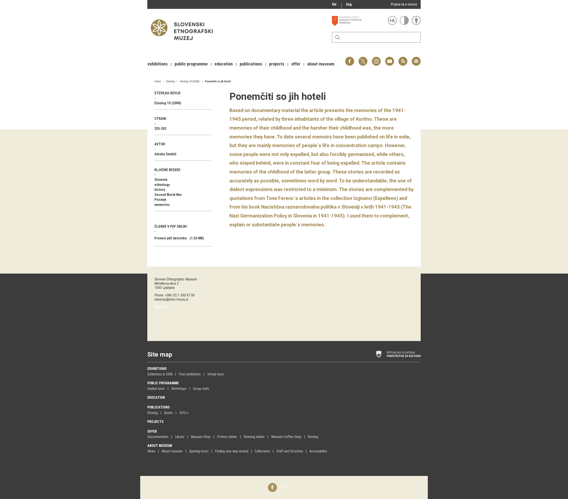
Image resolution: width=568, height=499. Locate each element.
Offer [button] (295, 64)
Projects (155, 422)
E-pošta (416, 59)
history (159, 189)
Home (157, 81)
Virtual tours (215, 374)
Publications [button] (251, 64)
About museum (159, 446)
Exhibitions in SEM (159, 374)
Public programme (163, 383)
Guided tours (156, 389)
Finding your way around (231, 451)
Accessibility (318, 451)
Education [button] (224, 64)
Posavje (160, 199)
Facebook (349, 59)
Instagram (376, 59)
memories (162, 205)
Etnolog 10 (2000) (189, 81)
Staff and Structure (289, 451)
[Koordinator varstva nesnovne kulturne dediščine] (359, 21)
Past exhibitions (190, 374)
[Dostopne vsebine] (416, 20)
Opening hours (199, 451)
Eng (349, 4)
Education (156, 397)
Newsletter (162, 307)
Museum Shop (201, 437)
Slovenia (160, 180)
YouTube (389, 59)
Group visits (201, 389)
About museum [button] (320, 64)
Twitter (363, 59)
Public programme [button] (191, 64)
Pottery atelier (227, 437)
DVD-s (183, 413)
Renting (313, 437)
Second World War (168, 195)
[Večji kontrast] (404, 20)
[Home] (184, 42)
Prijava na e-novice (404, 4)
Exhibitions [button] (158, 64)
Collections (262, 451)
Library (179, 437)
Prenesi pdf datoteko (170, 238)
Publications (158, 407)
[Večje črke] (392, 20)
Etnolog (170, 81)
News (151, 451)
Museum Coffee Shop (286, 437)
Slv (334, 4)
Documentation (157, 437)
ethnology (162, 185)
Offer (152, 431)
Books (168, 413)
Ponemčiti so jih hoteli (218, 81)
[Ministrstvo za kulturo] (398, 354)
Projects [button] (276, 64)
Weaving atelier (254, 437)
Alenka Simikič (165, 154)
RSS (401, 59)
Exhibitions (157, 369)
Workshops (179, 389)
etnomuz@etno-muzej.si (171, 299)
